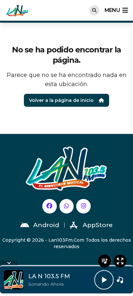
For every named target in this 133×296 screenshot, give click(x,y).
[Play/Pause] (104, 280)
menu (112, 10)
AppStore (98, 225)
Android (46, 225)
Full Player (120, 261)
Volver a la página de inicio (61, 100)
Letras (104, 261)
